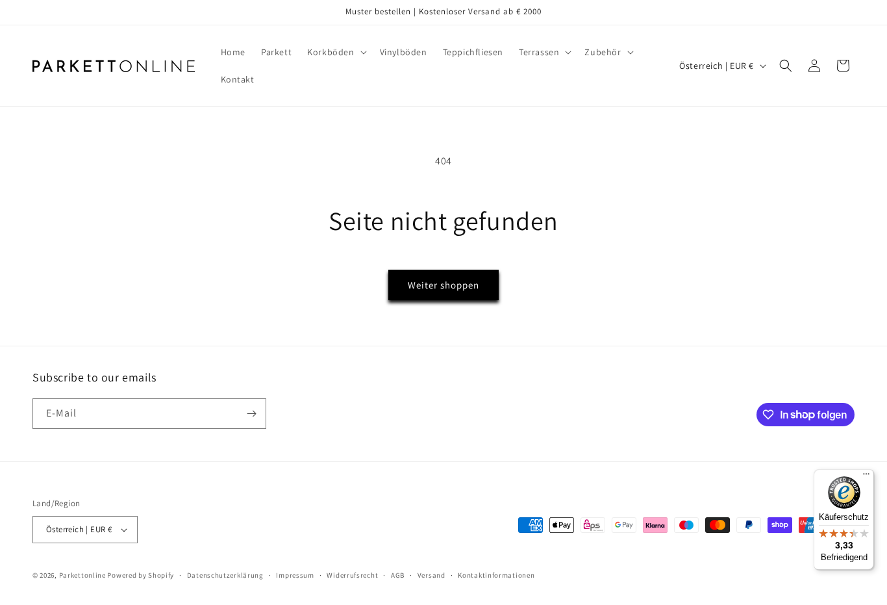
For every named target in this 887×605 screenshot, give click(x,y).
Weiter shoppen (443, 285)
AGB (398, 575)
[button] (335, 52)
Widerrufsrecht (352, 575)
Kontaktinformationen (496, 575)
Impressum (295, 575)
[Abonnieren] (251, 413)
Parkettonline (82, 575)
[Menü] (866, 477)
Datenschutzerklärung (225, 575)
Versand (431, 575)
